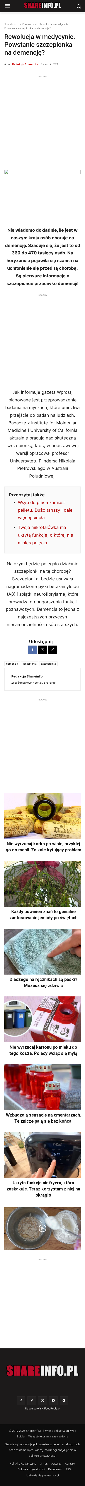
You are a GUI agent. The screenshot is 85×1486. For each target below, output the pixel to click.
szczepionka (48, 663)
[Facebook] (32, 650)
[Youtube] (53, 1400)
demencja (12, 663)
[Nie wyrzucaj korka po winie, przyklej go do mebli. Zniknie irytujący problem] (42, 816)
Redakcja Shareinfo (25, 64)
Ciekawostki (29, 24)
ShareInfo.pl (11, 24)
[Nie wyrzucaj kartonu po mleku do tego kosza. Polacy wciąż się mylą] (42, 1019)
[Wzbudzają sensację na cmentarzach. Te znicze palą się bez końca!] (42, 1087)
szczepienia (29, 663)
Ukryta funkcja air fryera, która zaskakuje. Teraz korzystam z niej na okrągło (43, 1189)
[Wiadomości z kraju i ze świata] (42, 5)
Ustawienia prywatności (42, 1475)
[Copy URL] (52, 650)
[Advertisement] (42, 121)
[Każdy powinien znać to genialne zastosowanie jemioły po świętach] (42, 884)
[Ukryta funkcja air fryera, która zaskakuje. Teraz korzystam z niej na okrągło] (42, 1155)
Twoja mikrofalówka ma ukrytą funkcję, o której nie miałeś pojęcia (45, 535)
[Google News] (64, 1400)
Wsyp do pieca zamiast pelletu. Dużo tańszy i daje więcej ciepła (45, 510)
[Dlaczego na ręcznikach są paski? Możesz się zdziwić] (42, 952)
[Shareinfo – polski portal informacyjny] (42, 1370)
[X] (42, 650)
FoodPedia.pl (52, 1408)
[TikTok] (31, 1400)
